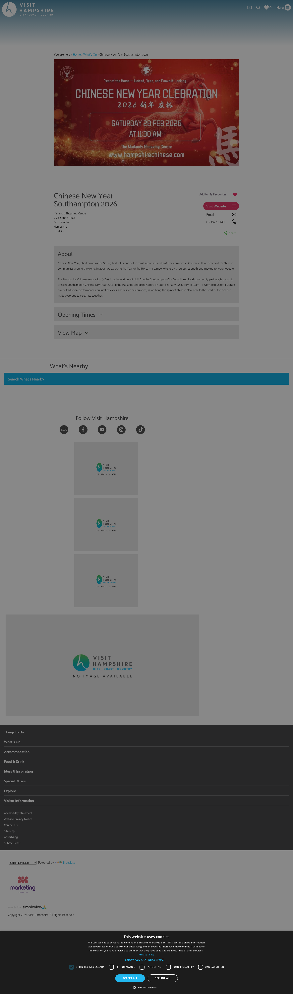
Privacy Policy (146, 954)
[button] (146, 959)
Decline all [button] (163, 978)
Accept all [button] (130, 978)
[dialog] (146, 962)
